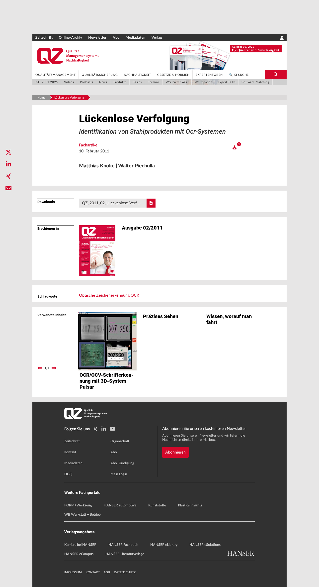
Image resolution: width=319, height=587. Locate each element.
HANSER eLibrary (163, 545)
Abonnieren (175, 452)
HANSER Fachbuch (123, 545)
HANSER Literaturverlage (124, 554)
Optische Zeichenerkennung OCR (109, 295)
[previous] (39, 367)
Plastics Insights (190, 505)
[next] (54, 367)
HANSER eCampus (78, 554)
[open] (234, 147)
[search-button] (276, 74)
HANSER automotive (120, 505)
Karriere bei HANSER (80, 545)
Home (41, 97)
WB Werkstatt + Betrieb (82, 514)
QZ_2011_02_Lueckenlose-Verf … (111, 203)
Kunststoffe (157, 505)
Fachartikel (88, 145)
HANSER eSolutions (205, 545)
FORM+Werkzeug (78, 505)
